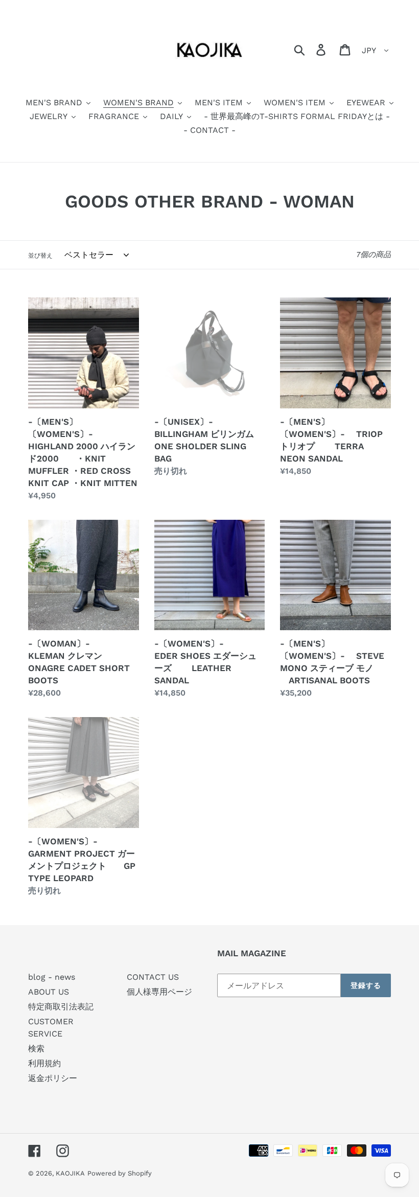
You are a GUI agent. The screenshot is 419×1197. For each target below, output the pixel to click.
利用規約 (44, 1063)
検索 (36, 1048)
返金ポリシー (52, 1078)
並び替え (40, 255)
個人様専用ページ (159, 992)
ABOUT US (48, 992)
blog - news (51, 977)
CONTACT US (153, 977)
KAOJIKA (70, 1173)
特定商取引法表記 (61, 1006)
